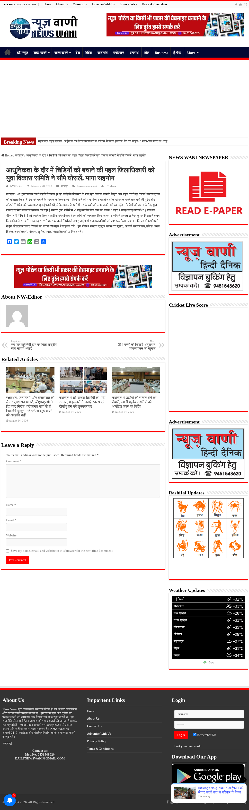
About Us (62, 4)
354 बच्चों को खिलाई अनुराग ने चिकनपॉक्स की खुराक (136, 345)
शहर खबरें (40, 53)
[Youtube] (240, 5)
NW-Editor (16, 186)
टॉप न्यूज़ (22, 53)
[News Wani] (44, 26)
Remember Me (206, 735)
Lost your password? (187, 746)
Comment (13, 461)
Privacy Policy (128, 4)
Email (11, 520)
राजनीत (102, 53)
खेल (146, 53)
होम (7, 52)
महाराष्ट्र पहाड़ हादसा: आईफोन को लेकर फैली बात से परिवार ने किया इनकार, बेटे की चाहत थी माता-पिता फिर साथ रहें (102, 141)
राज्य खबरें (61, 53)
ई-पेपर (177, 53)
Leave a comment (87, 186)
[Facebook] (236, 5)
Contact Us (80, 4)
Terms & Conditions (154, 4)
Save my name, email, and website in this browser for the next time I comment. (62, 550)
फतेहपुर (19, 155)
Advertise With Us (103, 4)
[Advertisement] (124, 96)
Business (161, 53)
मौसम (210, 662)
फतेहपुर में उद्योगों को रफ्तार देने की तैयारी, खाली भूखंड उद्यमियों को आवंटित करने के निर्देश (134, 402)
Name (11, 505)
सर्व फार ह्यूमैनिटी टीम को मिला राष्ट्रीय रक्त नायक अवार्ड (34, 345)
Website (11, 535)
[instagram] (245, 5)
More (191, 53)
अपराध (134, 53)
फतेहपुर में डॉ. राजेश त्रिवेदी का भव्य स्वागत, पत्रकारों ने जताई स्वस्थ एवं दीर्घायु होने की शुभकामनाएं (82, 402)
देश (78, 53)
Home (47, 4)
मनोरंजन (118, 53)
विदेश (88, 53)
